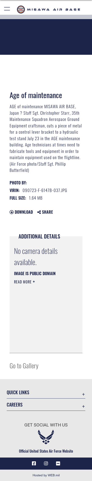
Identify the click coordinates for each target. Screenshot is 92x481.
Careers (15, 404)
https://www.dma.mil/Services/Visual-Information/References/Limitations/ (41, 344)
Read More (23, 282)
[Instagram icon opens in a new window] (46, 463)
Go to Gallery (24, 365)
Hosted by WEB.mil (46, 475)
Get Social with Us (46, 425)
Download (23, 212)
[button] (7, 9)
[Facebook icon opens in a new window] (34, 463)
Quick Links (18, 392)
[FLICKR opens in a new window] (58, 463)
